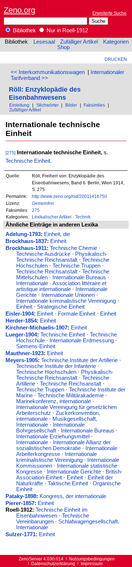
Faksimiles (94, 105)
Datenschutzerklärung (53, 563)
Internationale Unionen (68, 295)
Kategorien (116, 42)
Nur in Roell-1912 (66, 30)
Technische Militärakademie (70, 395)
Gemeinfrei (43, 203)
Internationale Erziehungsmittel (52, 436)
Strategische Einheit (61, 307)
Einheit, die (57, 234)
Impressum (92, 563)
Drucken (115, 59)
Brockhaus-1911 (26, 248)
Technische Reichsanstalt (46, 272)
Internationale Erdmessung (82, 340)
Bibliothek (23, 30)
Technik (83, 216)
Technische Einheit (28, 161)
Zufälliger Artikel (79, 42)
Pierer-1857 (20, 503)
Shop (63, 47)
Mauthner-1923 (25, 353)
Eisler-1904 (20, 314)
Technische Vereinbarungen (52, 518)
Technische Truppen (76, 266)
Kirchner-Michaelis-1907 (36, 328)
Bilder (71, 105)
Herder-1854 (21, 321)
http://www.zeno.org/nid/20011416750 (69, 196)
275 (36, 210)
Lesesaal (44, 42)
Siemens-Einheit (35, 346)
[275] (10, 152)
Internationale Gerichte (74, 472)
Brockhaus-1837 (26, 241)
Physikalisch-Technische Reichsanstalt (61, 257)
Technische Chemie (73, 248)
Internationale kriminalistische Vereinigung (66, 301)
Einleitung (19, 105)
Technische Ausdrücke (43, 254)
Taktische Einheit (68, 483)
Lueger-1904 (21, 335)
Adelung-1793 (23, 234)
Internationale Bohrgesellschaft (50, 428)
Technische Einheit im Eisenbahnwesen (52, 513)
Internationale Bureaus (79, 277)
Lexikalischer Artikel (52, 216)
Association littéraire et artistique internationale (61, 286)
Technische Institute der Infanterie (56, 366)
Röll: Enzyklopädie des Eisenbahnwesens (45, 93)
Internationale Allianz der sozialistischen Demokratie (63, 445)
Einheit (58, 241)
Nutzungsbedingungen (92, 558)
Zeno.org (19, 10)
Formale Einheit (76, 314)
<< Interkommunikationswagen (48, 72)
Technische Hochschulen (46, 372)
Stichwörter (47, 105)
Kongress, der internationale (73, 496)
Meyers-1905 (22, 360)
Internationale (32, 283)
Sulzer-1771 (21, 534)
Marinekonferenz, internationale (53, 401)
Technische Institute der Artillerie (79, 360)
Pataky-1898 (21, 496)
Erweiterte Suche (109, 13)
